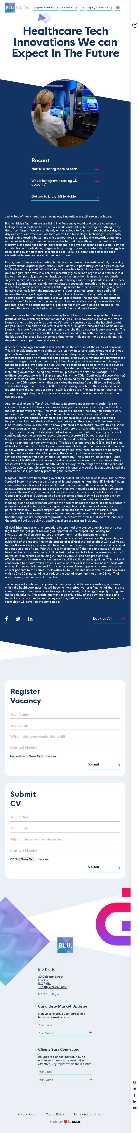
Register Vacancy (44, 7)
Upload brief (18, 756)
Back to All (102, 618)
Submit (93, 764)
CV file (14, 859)
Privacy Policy (27, 1114)
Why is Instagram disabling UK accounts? (54, 183)
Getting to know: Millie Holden (54, 196)
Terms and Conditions (88, 1114)
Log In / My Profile (97, 7)
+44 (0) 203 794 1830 (52, 987)
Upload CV (67, 7)
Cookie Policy (55, 1114)
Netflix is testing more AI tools (54, 169)
